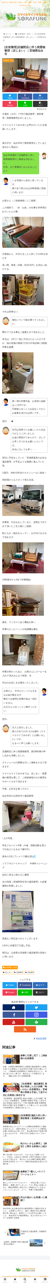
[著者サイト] (13, 1007)
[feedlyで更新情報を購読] (36, 1022)
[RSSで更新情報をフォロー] (25, 1029)
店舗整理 (19, 972)
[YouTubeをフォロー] (13, 1022)
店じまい (8, 972)
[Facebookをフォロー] (13, 1015)
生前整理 (30, 972)
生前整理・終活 (11, 967)
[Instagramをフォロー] (36, 1015)
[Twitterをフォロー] (36, 1007)
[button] (44, 641)
